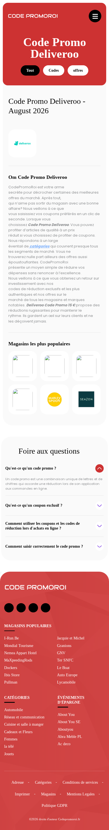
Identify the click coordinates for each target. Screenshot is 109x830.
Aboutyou (65, 729)
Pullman (10, 682)
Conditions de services (80, 782)
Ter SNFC (65, 660)
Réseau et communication (24, 717)
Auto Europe (67, 675)
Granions (64, 645)
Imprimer (22, 794)
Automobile (13, 710)
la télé (9, 746)
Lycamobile (66, 682)
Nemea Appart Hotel (20, 653)
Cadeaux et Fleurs (18, 732)
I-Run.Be (11, 638)
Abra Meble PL (70, 736)
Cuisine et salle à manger (24, 724)
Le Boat (63, 667)
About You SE (69, 722)
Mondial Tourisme (18, 645)
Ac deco (64, 744)
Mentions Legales (80, 794)
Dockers (10, 667)
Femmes (10, 739)
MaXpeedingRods (18, 660)
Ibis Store (12, 675)
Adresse (17, 782)
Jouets (9, 754)
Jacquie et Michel (70, 638)
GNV (61, 653)
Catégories (43, 782)
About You (66, 714)
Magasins (48, 794)
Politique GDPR (54, 805)
